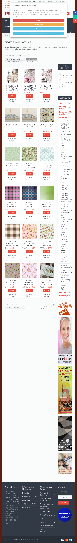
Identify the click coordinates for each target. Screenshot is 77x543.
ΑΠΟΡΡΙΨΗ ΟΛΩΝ (38, 24)
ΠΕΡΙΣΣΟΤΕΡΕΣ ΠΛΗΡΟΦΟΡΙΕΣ (38, 33)
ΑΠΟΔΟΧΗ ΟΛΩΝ (38, 20)
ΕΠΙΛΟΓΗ (38, 29)
